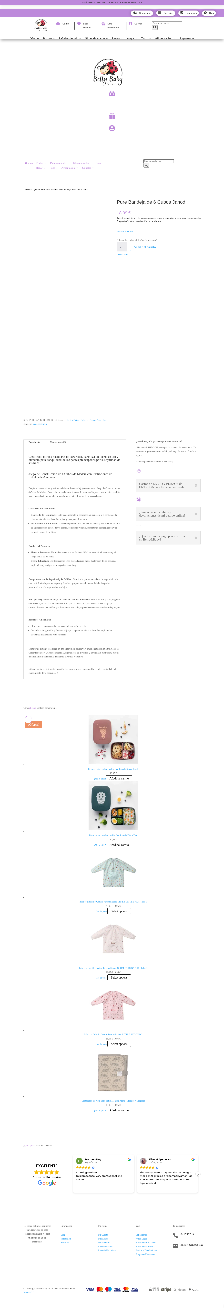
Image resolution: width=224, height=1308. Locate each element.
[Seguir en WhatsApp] (188, 1255)
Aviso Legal (141, 1239)
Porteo (47, 38)
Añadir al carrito (145, 247)
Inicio (27, 189)
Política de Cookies (144, 1246)
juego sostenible (39, 424)
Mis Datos (103, 1239)
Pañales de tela (68, 38)
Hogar (130, 38)
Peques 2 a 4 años (98, 420)
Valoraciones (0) (58, 442)
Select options (119, 911)
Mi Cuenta (103, 1235)
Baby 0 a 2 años (49, 189)
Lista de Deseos (105, 1246)
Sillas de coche (95, 38)
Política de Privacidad (146, 1242)
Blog (63, 1235)
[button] (197, 1174)
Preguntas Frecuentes (145, 1254)
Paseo (116, 38)
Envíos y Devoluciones (146, 1250)
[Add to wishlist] (28, 198)
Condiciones (141, 1235)
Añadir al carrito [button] (119, 778)
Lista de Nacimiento (107, 1250)
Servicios (65, 1242)
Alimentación (163, 38)
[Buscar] (155, 27)
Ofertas (34, 38)
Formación (66, 1239)
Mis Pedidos (104, 1242)
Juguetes (185, 38)
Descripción (34, 442)
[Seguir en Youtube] (195, 1255)
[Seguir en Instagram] (182, 1255)
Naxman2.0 (28, 1292)
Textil (144, 38)
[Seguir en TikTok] (175, 1255)
